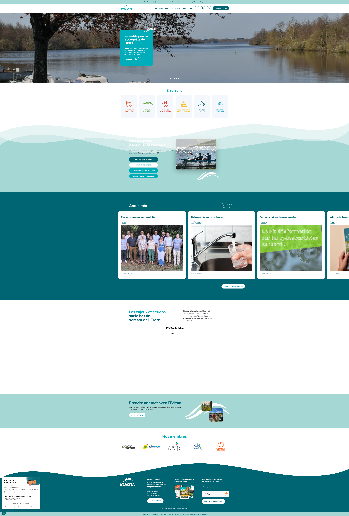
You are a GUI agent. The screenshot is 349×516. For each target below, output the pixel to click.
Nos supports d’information (143, 176)
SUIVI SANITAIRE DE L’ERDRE (143, 159)
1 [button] (170, 78)
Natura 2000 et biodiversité (165, 110)
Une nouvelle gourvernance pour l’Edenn (139, 217)
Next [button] (230, 207)
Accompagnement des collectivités (183, 110)
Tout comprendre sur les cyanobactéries (278, 217)
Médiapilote (180, 508)
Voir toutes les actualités (233, 286)
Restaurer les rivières (220, 110)
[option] (129, 106)
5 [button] (178, 78)
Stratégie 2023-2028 (201, 110)
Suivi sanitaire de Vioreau (143, 165)
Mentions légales (170, 508)
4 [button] (176, 78)
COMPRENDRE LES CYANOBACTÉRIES (143, 170)
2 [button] (172, 78)
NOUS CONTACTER (137, 415)
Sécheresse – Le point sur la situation (207, 217)
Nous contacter (221, 8)
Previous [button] (223, 207)
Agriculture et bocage (129, 110)
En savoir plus (128, 274)
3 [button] (174, 78)
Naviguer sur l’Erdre (147, 110)
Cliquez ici (203, 2)
